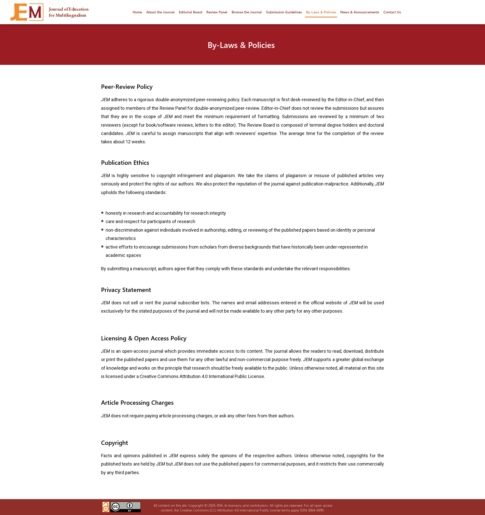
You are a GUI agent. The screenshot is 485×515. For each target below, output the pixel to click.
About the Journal (160, 12)
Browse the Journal (247, 12)
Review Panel (216, 12)
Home (137, 12)
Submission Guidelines (284, 12)
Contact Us (392, 12)
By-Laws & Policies (321, 12)
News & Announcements (359, 12)
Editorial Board (190, 12)
